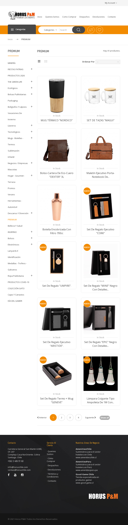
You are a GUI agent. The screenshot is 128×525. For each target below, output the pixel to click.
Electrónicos (13, 244)
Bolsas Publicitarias (17, 94)
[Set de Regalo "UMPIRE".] (57, 261)
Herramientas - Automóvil (15, 203)
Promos (11, 188)
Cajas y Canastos (16, 294)
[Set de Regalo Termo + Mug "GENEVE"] (57, 373)
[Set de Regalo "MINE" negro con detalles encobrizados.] (101, 261)
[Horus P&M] (22, 15)
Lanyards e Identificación (14, 254)
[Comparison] (90, 29)
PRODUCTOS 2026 (16, 75)
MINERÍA (11, 63)
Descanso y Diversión (18, 213)
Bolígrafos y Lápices (17, 106)
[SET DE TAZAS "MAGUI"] (101, 95)
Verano (11, 194)
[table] (45, 61)
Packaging (12, 100)
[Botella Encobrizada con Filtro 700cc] (57, 204)
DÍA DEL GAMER (15, 301)
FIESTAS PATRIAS (15, 69)
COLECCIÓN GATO (16, 288)
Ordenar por (88, 61)
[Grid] (39, 61)
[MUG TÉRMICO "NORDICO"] (57, 95)
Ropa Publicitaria (16, 275)
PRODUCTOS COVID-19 (18, 282)
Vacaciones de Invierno (15, 116)
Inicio (10, 39)
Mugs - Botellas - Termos (15, 141)
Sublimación (13, 150)
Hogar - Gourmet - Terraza (16, 178)
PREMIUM (12, 219)
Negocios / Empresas (18, 163)
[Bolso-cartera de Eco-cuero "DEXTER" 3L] (57, 148)
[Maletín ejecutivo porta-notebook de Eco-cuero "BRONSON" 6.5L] (101, 148)
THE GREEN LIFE (15, 81)
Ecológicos (13, 88)
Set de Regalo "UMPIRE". (56, 285)
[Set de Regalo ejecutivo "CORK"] (101, 204)
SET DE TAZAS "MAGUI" (100, 120)
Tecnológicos (14, 132)
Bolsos (11, 238)
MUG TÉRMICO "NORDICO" (57, 120)
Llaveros (12, 125)
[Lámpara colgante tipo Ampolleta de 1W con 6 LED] (101, 373)
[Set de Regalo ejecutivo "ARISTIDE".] (57, 317)
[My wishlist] (99, 29)
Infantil (11, 157)
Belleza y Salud (15, 225)
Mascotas (12, 169)
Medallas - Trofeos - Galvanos (17, 266)
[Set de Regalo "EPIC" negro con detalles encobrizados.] (101, 317)
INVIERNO (12, 232)
